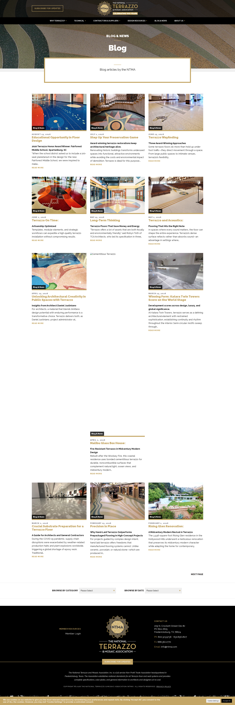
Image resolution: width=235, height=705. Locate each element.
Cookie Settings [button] (213, 701)
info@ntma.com (169, 647)
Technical (79, 21)
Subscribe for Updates (47, 8)
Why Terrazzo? (57, 21)
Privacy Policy (163, 686)
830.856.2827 (180, 637)
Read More (38, 168)
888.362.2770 (164, 642)
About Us (178, 21)
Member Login (73, 633)
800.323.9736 (164, 637)
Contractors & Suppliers (105, 21)
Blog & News (161, 21)
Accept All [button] (226, 701)
